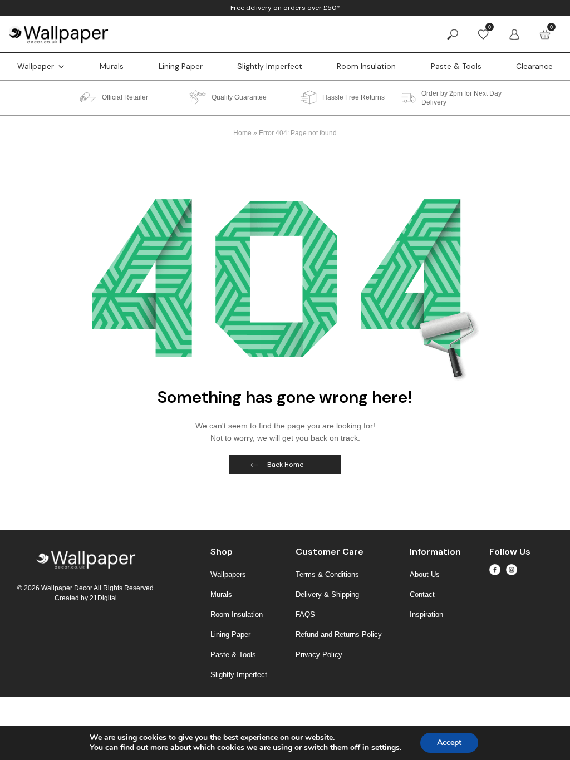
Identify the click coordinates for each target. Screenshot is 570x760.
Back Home (285, 464)
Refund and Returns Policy (339, 634)
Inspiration (426, 614)
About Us (425, 574)
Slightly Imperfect (269, 66)
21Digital (103, 598)
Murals (112, 66)
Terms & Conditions (327, 574)
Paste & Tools (456, 66)
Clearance (534, 66)
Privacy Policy (319, 654)
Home (242, 133)
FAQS (305, 614)
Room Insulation (366, 66)
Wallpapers (228, 574)
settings (385, 748)
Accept (449, 742)
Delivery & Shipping (327, 594)
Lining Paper (181, 66)
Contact (422, 594)
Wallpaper (35, 66)
